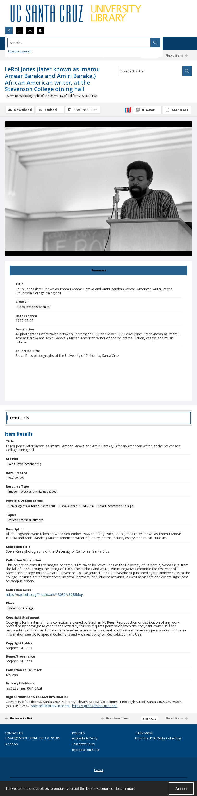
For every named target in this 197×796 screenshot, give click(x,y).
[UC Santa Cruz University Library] (76, 13)
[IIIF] (128, 110)
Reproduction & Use (86, 750)
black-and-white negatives (38, 491)
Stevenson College (20, 608)
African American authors (25, 520)
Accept (181, 788)
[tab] (98, 270)
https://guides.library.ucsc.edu (94, 705)
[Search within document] (187, 71)
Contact (98, 770)
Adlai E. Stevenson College (115, 506)
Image (12, 491)
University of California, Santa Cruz (31, 506)
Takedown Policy (83, 744)
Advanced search (19, 51)
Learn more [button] (125, 788)
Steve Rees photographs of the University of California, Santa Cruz (52, 96)
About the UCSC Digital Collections (158, 738)
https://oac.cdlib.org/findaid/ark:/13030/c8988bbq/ (44, 594)
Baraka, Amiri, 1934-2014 (76, 506)
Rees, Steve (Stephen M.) (34, 307)
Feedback (11, 744)
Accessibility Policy (84, 738)
